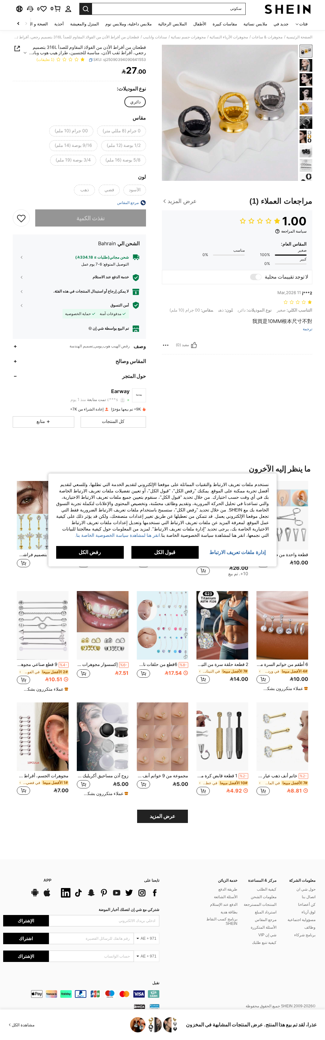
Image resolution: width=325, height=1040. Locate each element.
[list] (108, 893)
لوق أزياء (308, 912)
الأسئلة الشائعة (225, 897)
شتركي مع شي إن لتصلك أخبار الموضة (129, 909)
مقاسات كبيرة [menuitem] (225, 24)
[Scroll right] (18, 24)
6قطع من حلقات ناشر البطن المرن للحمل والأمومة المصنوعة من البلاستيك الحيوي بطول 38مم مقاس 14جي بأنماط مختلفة (162, 664)
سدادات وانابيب (155, 37)
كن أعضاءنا (306, 904)
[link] (55, 8)
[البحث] (85, 9)
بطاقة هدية (229, 912)
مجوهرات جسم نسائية (188, 37)
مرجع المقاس (265, 920)
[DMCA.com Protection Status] (139, 1006)
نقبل (155, 983)
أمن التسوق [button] (119, 305)
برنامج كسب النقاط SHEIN (221, 921)
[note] (283, 688)
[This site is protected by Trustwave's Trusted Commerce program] (154, 1006)
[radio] (135, 101)
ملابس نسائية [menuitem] (255, 24)
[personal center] (68, 9)
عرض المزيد (163, 816)
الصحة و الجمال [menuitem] (34, 24)
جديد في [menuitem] (281, 24)
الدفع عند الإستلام (223, 904)
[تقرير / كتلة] (165, 345)
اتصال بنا (308, 897)
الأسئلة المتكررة (263, 927)
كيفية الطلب (266, 889)
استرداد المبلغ (265, 912)
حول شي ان (305, 889)
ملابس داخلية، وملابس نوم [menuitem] (128, 24)
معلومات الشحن (263, 897)
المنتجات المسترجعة (260, 904)
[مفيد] (194, 345)
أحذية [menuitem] (59, 24)
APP (47, 881)
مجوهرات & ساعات (267, 37)
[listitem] (282, 530)
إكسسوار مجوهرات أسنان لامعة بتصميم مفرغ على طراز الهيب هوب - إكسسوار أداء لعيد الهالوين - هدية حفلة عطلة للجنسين (102, 664)
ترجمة (307, 329)
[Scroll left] (26, 24)
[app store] (47, 895)
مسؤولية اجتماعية (301, 920)
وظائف (309, 927)
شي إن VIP (267, 935)
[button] (30, 9)
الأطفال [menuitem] (199, 24)
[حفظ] (21, 218)
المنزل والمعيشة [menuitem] (84, 24)
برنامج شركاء (304, 935)
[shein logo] (288, 9)
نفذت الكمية (90, 218)
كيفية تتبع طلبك (264, 942)
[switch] (256, 277)
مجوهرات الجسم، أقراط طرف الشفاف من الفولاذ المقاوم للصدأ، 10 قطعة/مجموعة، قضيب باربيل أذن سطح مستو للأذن (43, 775)
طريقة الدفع (227, 889)
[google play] (34, 895)
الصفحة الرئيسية (299, 37)
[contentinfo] (81, 994)
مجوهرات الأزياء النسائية (228, 37)
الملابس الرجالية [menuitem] (172, 24)
